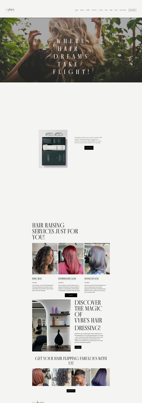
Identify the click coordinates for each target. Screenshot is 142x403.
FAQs (106, 10)
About (116, 10)
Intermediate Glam (67, 278)
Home (76, 10)
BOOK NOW (132, 10)
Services (82, 10)
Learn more (78, 347)
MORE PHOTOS (71, 390)
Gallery (88, 10)
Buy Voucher (123, 10)
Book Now (71, 295)
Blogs (111, 10)
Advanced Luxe (91, 278)
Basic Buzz (37, 278)
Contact (101, 10)
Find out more (89, 147)
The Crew (94, 10)
